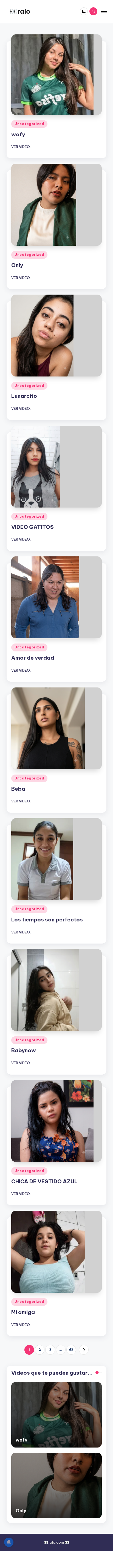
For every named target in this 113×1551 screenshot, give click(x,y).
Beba (18, 788)
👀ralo (19, 11)
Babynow (23, 1050)
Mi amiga (23, 1312)
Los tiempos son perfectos (47, 919)
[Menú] (103, 11)
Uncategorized (29, 124)
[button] (84, 1349)
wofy (18, 134)
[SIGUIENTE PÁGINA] (84, 1349)
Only (17, 265)
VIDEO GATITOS (32, 527)
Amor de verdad (32, 657)
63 (71, 1349)
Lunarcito (24, 396)
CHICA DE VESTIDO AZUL (44, 1181)
